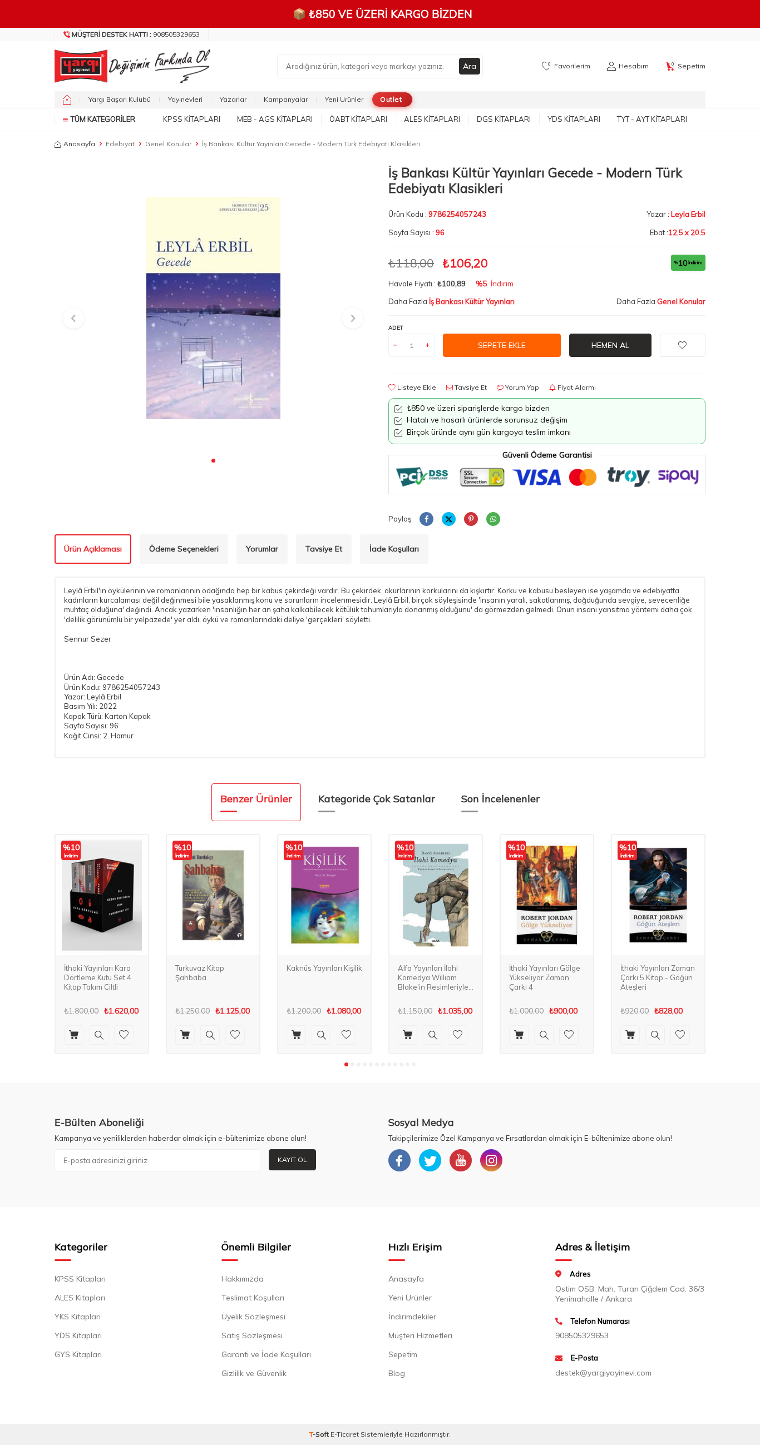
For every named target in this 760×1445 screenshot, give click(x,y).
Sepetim (402, 1354)
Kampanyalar (286, 99)
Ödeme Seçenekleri (184, 549)
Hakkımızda (242, 1279)
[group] (213, 307)
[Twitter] (430, 1160)
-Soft (319, 1434)
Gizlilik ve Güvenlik (254, 1373)
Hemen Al (610, 345)
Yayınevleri (185, 99)
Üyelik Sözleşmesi (253, 1317)
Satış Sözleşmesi (252, 1335)
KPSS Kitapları (191, 119)
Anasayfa (79, 144)
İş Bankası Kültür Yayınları (472, 301)
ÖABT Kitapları (358, 119)
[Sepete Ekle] (73, 1035)
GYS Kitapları (78, 1354)
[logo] (130, 66)
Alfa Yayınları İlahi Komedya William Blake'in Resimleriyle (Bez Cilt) (433, 978)
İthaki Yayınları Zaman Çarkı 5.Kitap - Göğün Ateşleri (657, 977)
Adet (395, 327)
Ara (469, 66)
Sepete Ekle (502, 345)
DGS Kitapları (504, 119)
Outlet (391, 99)
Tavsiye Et (470, 387)
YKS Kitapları (78, 1317)
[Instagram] (491, 1160)
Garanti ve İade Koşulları (266, 1354)
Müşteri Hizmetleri (420, 1335)
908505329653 (136, 34)
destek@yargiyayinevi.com (603, 1373)
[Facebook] (399, 1160)
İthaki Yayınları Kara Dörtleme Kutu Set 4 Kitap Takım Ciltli (97, 977)
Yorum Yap (521, 387)
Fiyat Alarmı (576, 387)
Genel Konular (168, 144)
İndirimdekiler (412, 1317)
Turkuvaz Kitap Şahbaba (199, 973)
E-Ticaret (344, 1434)
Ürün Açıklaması (93, 549)
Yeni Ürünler (344, 99)
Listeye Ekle (416, 387)
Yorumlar (262, 549)
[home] (67, 99)
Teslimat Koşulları (252, 1298)
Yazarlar (233, 99)
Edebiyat (120, 144)
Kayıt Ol (292, 1159)
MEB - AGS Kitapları (275, 119)
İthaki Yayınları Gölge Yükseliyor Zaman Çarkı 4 (544, 977)
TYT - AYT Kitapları (652, 119)
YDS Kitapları (573, 119)
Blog (396, 1373)
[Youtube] (461, 1160)
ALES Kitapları (432, 119)
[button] (213, 461)
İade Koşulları (394, 549)
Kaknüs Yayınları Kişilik (324, 968)
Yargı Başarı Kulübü (119, 99)
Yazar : (676, 214)
